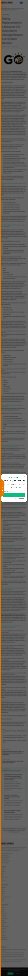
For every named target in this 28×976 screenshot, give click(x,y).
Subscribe (14, 495)
